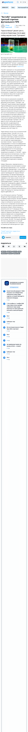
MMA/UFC (5, 7)
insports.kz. (20, 66)
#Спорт (10, 253)
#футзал (4, 251)
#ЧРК (19, 251)
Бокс (13, 7)
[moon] (25, 2)
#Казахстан (4, 253)
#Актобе (9, 251)
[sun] (20, 2)
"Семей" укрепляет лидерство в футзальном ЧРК (10, 232)
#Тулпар (15, 251)
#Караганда (17, 253)
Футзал (6, 13)
